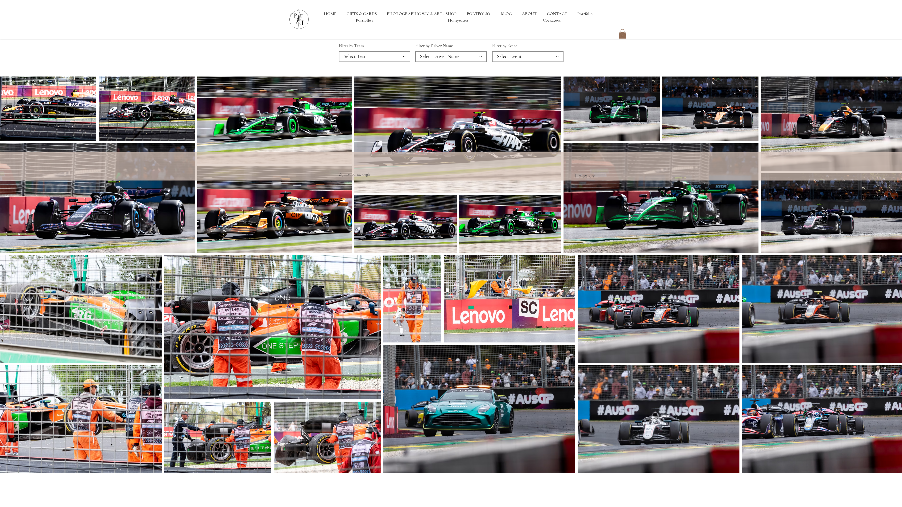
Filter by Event (504, 46)
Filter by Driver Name (434, 46)
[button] (622, 34)
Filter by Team (351, 46)
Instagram (586, 175)
